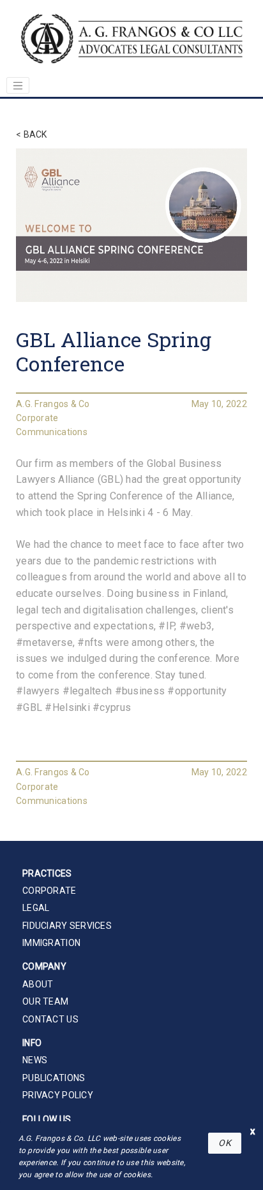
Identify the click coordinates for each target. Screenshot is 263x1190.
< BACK (31, 134)
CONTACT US (50, 1019)
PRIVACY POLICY (57, 1095)
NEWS (34, 1060)
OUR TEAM (45, 1001)
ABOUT (37, 984)
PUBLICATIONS (53, 1078)
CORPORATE (49, 890)
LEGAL (35, 908)
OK (224, 1143)
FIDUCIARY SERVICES (67, 926)
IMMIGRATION (51, 943)
